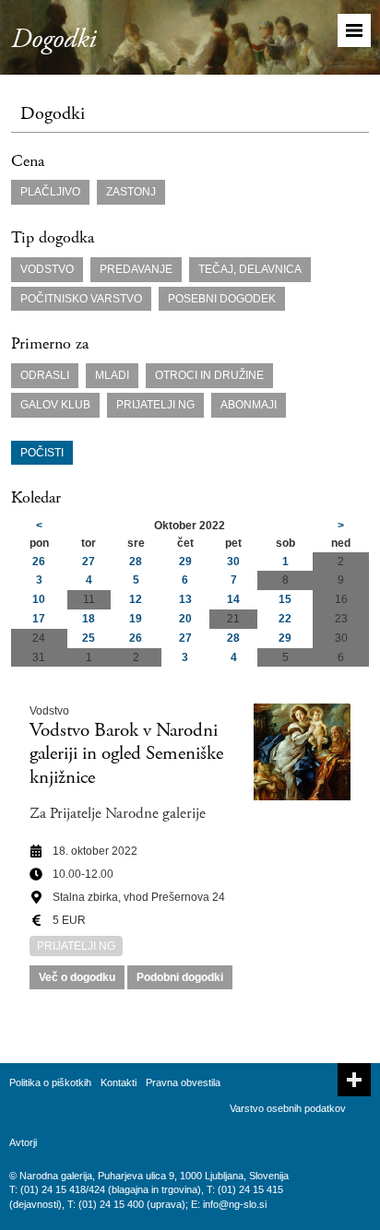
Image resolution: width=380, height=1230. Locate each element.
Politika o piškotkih (50, 1082)
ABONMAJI (248, 404)
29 (185, 561)
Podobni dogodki (180, 977)
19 (135, 618)
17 (38, 618)
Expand (354, 1079)
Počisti (42, 452)
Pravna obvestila (183, 1082)
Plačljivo (50, 191)
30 (233, 561)
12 (135, 599)
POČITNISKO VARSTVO (81, 298)
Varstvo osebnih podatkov (288, 1108)
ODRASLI (44, 375)
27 (88, 561)
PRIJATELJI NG (155, 404)
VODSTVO (47, 269)
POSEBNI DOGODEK (222, 298)
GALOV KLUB (55, 404)
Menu (354, 30)
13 (185, 599)
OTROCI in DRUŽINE (209, 375)
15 (285, 599)
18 (88, 618)
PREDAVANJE (136, 269)
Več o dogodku (77, 977)
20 (185, 618)
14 (233, 599)
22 (285, 618)
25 (88, 638)
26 (38, 561)
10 (38, 599)
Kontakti (119, 1082)
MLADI (112, 375)
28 (135, 561)
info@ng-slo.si (235, 1204)
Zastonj (131, 191)
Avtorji (23, 1142)
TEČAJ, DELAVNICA (250, 269)
